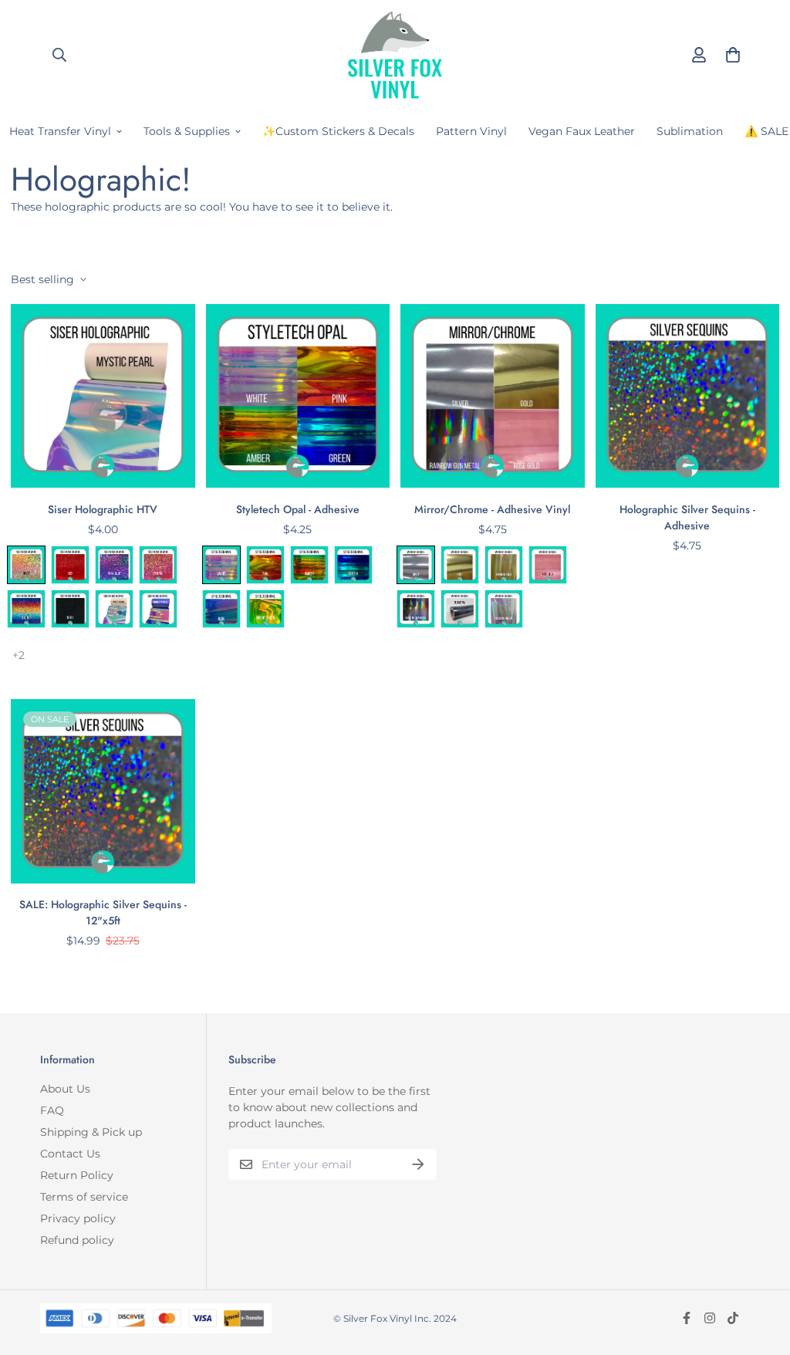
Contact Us (70, 1154)
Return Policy (76, 1175)
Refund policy (77, 1240)
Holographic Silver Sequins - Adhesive (687, 517)
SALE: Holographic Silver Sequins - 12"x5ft (103, 912)
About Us (65, 1089)
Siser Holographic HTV (102, 509)
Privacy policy (78, 1218)
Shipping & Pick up (91, 1132)
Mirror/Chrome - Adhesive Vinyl (492, 509)
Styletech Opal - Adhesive (298, 509)
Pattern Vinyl (471, 131)
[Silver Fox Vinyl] (395, 54)
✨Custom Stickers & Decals (338, 131)
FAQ (52, 1110)
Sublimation (690, 131)
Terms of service (84, 1197)
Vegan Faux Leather (581, 131)
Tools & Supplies (186, 131)
